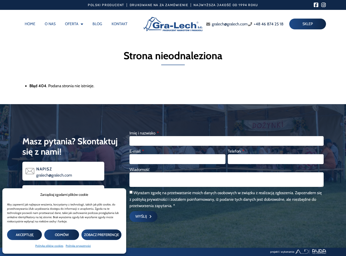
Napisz (44, 168)
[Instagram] (323, 5)
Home (30, 24)
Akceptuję (24, 235)
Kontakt (120, 24)
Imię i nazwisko (142, 132)
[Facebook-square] (315, 5)
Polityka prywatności (78, 246)
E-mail (135, 151)
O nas (50, 24)
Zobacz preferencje (101, 235)
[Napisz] (30, 171)
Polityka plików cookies (49, 246)
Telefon (235, 151)
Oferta (71, 24)
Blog (97, 24)
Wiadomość (139, 169)
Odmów (62, 235)
